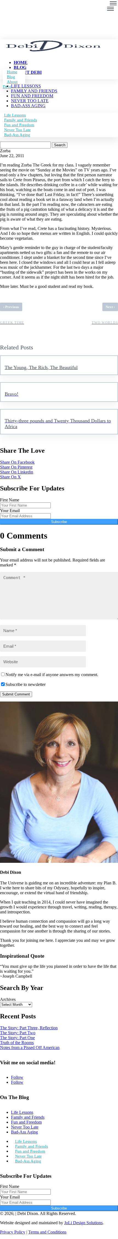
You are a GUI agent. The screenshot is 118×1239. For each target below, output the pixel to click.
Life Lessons (22, 1112)
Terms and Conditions (47, 1232)
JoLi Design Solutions (83, 1222)
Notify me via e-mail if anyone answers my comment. (51, 674)
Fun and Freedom (26, 1122)
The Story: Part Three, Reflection (29, 1027)
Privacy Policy (12, 1232)
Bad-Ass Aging (17, 135)
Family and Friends (27, 1117)
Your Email (10, 510)
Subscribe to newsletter (25, 684)
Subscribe (59, 522)
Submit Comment (16, 694)
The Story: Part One (17, 1037)
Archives (8, 999)
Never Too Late (24, 1127)
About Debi (10, 84)
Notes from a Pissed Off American (30, 1047)
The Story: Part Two (17, 1032)
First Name (9, 500)
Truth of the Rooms (17, 1042)
